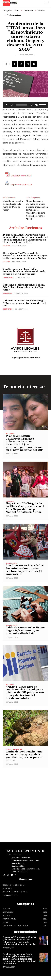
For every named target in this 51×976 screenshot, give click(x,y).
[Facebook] (14, 64)
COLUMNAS (7, 293)
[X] (21, 64)
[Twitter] (4, 874)
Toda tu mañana (14, 15)
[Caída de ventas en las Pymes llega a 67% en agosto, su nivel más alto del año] (25, 604)
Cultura (16, 10)
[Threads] (15, 874)
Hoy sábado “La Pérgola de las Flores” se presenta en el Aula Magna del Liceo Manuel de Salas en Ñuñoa (25, 256)
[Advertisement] (25, 793)
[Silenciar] (36, 104)
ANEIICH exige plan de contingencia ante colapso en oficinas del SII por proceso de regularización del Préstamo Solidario (25, 692)
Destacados (29, 10)
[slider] (43, 104)
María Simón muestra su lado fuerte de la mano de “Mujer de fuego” (13, 205)
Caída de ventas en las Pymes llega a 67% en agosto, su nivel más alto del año (24, 303)
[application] (25, 105)
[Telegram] (34, 64)
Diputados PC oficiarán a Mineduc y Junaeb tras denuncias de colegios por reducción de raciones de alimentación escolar (19, 941)
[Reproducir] (6, 104)
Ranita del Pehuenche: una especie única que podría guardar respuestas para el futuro (24, 756)
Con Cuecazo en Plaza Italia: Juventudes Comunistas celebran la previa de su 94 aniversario (24, 271)
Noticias (41, 10)
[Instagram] (8, 874)
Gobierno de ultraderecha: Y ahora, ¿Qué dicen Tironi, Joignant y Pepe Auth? (24, 287)
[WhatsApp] (27, 64)
